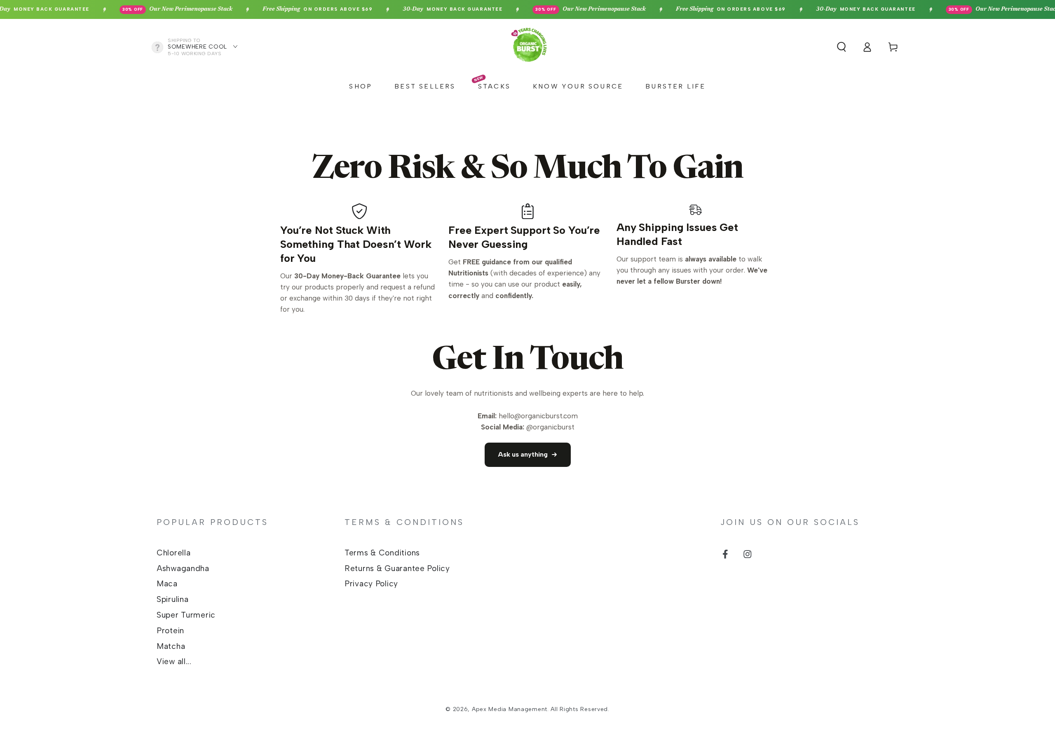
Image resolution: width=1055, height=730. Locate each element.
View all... (174, 661)
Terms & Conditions (382, 552)
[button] (841, 47)
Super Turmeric (186, 615)
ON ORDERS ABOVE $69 (300, 9)
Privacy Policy (371, 583)
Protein (170, 630)
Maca (167, 583)
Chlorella (173, 552)
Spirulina (172, 599)
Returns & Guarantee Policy (397, 568)
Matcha (171, 646)
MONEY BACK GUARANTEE (435, 9)
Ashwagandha (183, 568)
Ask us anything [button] (523, 454)
